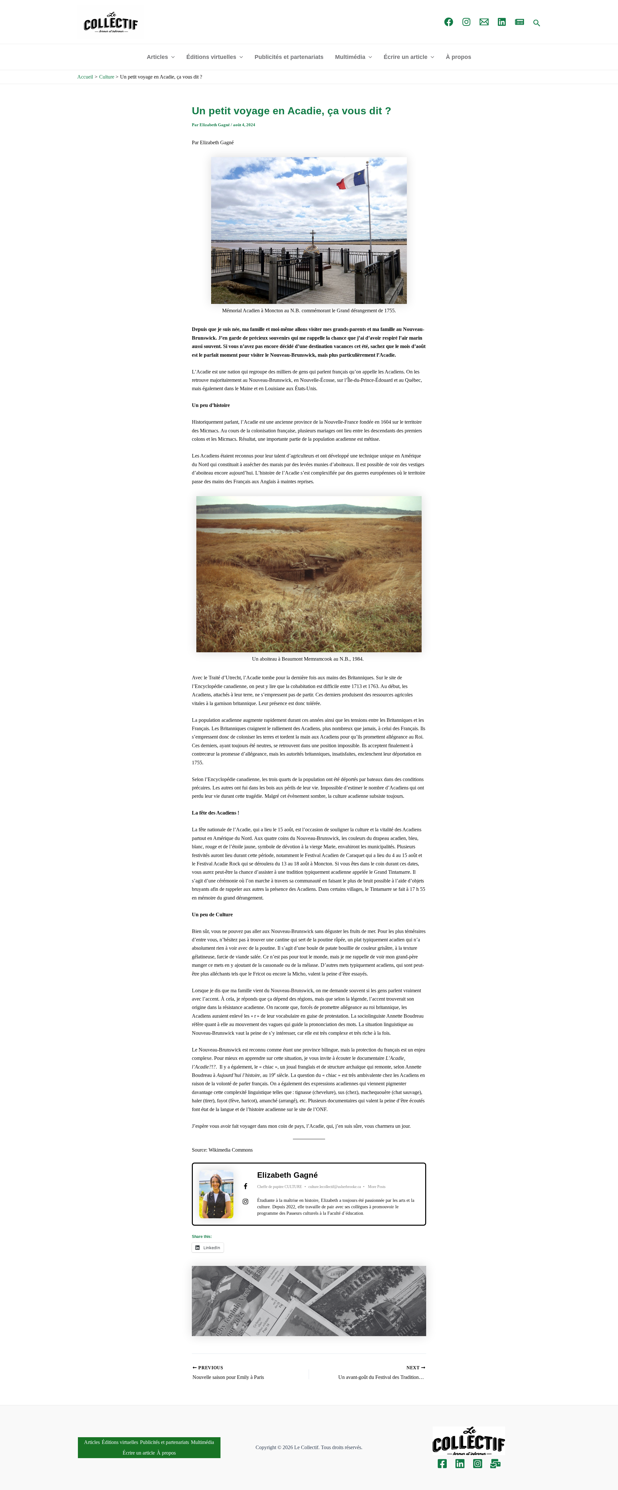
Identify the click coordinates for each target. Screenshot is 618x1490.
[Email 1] (484, 21)
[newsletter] (519, 21)
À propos (458, 57)
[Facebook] (448, 21)
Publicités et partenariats (289, 57)
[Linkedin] (460, 1463)
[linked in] (501, 21)
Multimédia (350, 57)
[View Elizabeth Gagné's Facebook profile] (245, 1186)
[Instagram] (466, 21)
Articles (157, 57)
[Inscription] (495, 1463)
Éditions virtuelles (211, 57)
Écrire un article (405, 57)
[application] (171, 57)
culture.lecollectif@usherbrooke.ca (334, 1186)
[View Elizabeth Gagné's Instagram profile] (245, 1201)
